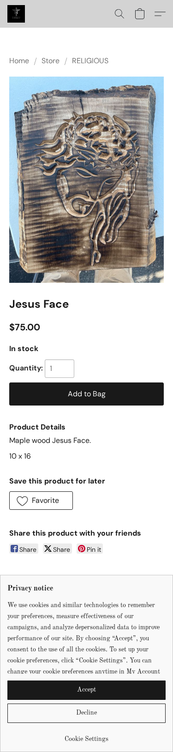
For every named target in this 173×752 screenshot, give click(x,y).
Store (51, 61)
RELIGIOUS (90, 61)
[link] (86, 736)
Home (19, 61)
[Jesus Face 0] (86, 180)
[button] (16, 14)
